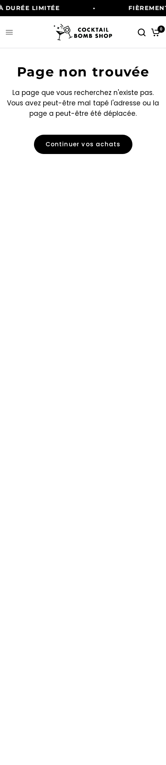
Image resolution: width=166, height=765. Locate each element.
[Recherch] (141, 32)
